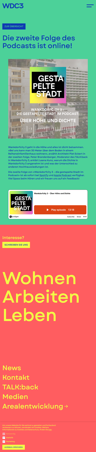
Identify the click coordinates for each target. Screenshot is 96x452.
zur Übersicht (13, 26)
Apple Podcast (62, 175)
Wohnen (39, 278)
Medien (15, 396)
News (11, 368)
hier (50, 430)
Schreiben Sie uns (16, 245)
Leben (29, 315)
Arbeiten (41, 297)
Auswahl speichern (13, 447)
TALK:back (20, 387)
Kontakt (16, 377)
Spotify (44, 175)
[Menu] (90, 5)
